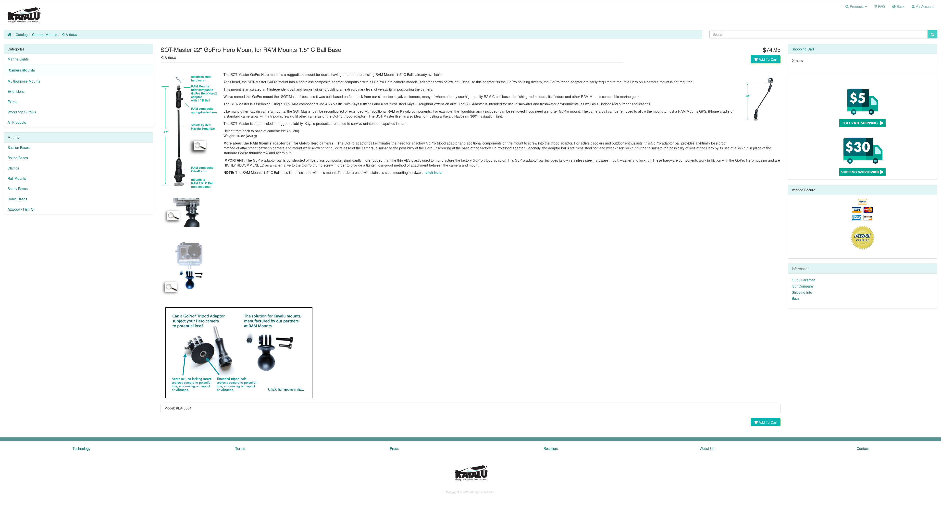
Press (394, 448)
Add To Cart (767, 59)
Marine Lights (18, 59)
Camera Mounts (44, 34)
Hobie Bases (17, 198)
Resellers (551, 448)
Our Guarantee (803, 279)
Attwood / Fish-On (22, 209)
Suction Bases (19, 147)
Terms (240, 448)
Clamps (13, 168)
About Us (707, 448)
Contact (863, 448)
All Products (17, 122)
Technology (81, 448)
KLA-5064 (69, 34)
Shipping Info (802, 292)
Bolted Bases (18, 157)
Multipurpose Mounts (24, 81)
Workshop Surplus (22, 111)
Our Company (803, 286)
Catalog (22, 34)
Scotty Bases (18, 188)
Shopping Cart (803, 49)
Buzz (795, 298)
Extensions (16, 91)
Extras (12, 101)
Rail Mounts (17, 178)
